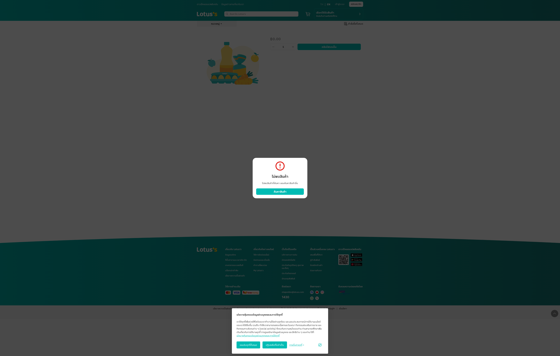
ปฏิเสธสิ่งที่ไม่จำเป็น (275, 345)
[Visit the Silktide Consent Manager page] (319, 344)
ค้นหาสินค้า (280, 191)
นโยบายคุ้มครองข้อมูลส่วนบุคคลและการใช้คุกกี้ (258, 335)
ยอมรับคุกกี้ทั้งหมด (248, 345)
